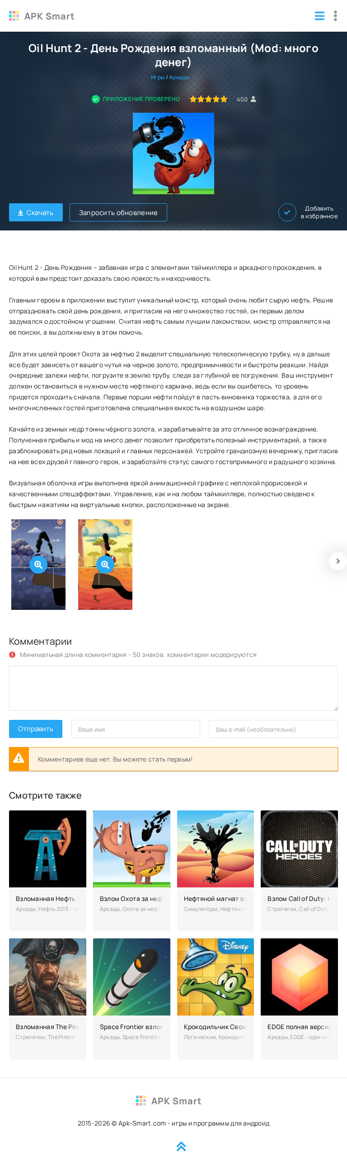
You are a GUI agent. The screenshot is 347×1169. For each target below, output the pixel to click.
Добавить (319, 212)
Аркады (179, 77)
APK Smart (49, 16)
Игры (157, 77)
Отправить (35, 728)
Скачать (40, 212)
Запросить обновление (118, 212)
